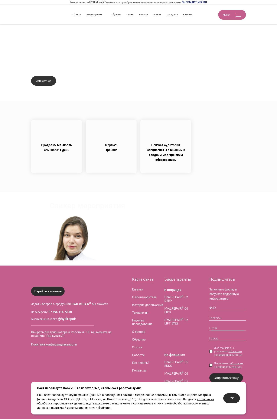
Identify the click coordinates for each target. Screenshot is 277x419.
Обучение (116, 14)
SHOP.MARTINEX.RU (194, 2)
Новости (143, 14)
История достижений (147, 305)
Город (213, 338)
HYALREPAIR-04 (176, 350)
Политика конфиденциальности (54, 344)
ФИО (212, 308)
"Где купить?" (54, 336)
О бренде (76, 14)
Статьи (130, 14)
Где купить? (140, 363)
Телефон (215, 318)
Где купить (172, 14)
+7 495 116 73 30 (60, 312)
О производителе (144, 297)
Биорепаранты (94, 14)
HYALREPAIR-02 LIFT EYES (176, 321)
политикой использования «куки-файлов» (80, 408)
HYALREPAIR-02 (176, 342)
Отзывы (157, 14)
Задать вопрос (74, 81)
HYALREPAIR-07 (176, 381)
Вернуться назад (47, 41)
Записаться (43, 80)
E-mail (213, 328)
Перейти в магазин (48, 291)
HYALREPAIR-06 (176, 373)
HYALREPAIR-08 (176, 358)
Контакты (139, 370)
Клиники (187, 14)
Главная (36, 30)
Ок (232, 398)
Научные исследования (142, 322)
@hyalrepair (67, 319)
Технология (140, 312)
